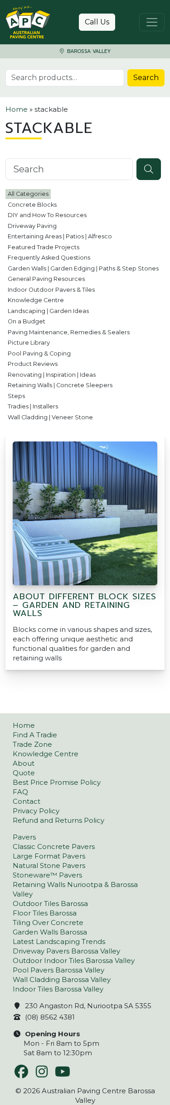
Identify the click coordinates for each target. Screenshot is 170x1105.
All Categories (28, 193)
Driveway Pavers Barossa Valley (66, 951)
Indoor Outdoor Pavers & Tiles (51, 289)
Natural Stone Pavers (49, 865)
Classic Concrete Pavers (54, 846)
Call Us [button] (97, 22)
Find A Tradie (35, 734)
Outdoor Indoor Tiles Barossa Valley (74, 960)
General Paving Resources (46, 278)
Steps (16, 396)
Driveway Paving (32, 226)
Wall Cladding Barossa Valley (62, 979)
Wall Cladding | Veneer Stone (50, 417)
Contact (26, 801)
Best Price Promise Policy (57, 782)
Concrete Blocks (32, 204)
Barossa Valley (88, 51)
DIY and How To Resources (47, 215)
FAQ (20, 791)
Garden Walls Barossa (50, 932)
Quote (24, 772)
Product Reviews (33, 363)
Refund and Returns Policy (58, 820)
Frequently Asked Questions (49, 257)
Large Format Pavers (49, 856)
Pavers (24, 837)
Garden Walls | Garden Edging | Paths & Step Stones (83, 268)
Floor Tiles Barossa (45, 913)
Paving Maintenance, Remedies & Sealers (69, 332)
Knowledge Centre (36, 300)
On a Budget (26, 321)
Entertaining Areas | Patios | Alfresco (60, 236)
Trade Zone (32, 744)
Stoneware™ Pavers (47, 875)
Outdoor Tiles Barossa (50, 903)
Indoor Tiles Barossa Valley (58, 989)
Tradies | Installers (33, 406)
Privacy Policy (36, 810)
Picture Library (29, 342)
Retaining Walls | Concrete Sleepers (60, 385)
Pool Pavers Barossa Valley (58, 970)
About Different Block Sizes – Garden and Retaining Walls (84, 605)
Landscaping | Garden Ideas (48, 311)
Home (16, 109)
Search (146, 77)
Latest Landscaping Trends (59, 941)
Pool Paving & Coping (39, 353)
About (23, 763)
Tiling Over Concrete (48, 922)
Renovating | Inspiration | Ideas (52, 374)
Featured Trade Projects (43, 247)
